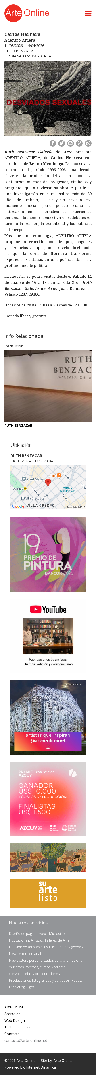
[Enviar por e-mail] (70, 143)
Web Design (14, 1020)
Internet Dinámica (41, 1067)
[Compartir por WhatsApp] (88, 143)
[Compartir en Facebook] (53, 143)
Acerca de (12, 1013)
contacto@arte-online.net (25, 1040)
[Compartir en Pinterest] (79, 143)
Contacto (12, 1033)
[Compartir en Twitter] (61, 143)
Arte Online (13, 1007)
